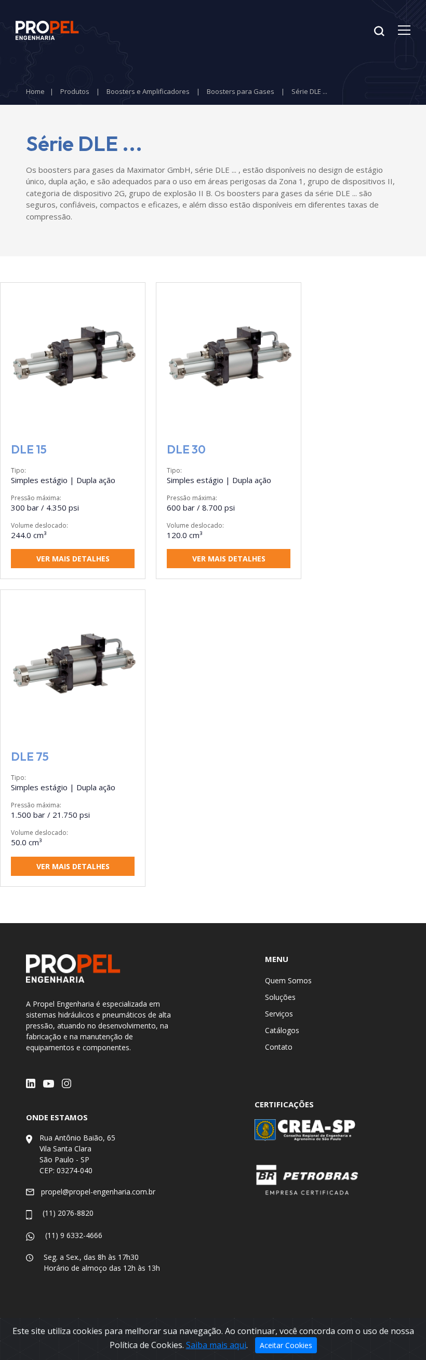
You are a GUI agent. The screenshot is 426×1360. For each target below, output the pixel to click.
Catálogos (282, 1030)
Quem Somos (288, 980)
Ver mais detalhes (73, 559)
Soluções (280, 997)
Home (35, 91)
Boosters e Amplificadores (148, 91)
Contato (278, 1047)
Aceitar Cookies (286, 1345)
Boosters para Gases (240, 91)
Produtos (74, 91)
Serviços (279, 1014)
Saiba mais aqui (216, 1345)
